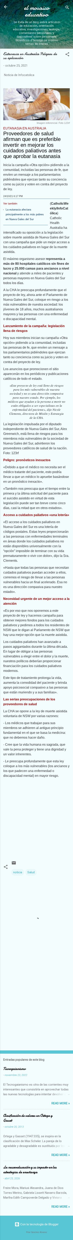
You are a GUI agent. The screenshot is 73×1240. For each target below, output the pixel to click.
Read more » (61, 1103)
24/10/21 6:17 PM (13, 196)
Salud (31, 872)
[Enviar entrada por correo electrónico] (13, 864)
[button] (67, 55)
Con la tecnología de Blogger (39, 1224)
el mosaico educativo (36, 11)
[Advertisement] (36, 816)
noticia (17, 872)
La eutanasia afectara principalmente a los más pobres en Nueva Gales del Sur (25, 214)
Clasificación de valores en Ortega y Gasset (27, 1118)
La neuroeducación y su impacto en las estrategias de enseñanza (30, 1170)
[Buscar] (67, 8)
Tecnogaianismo (14, 1068)
